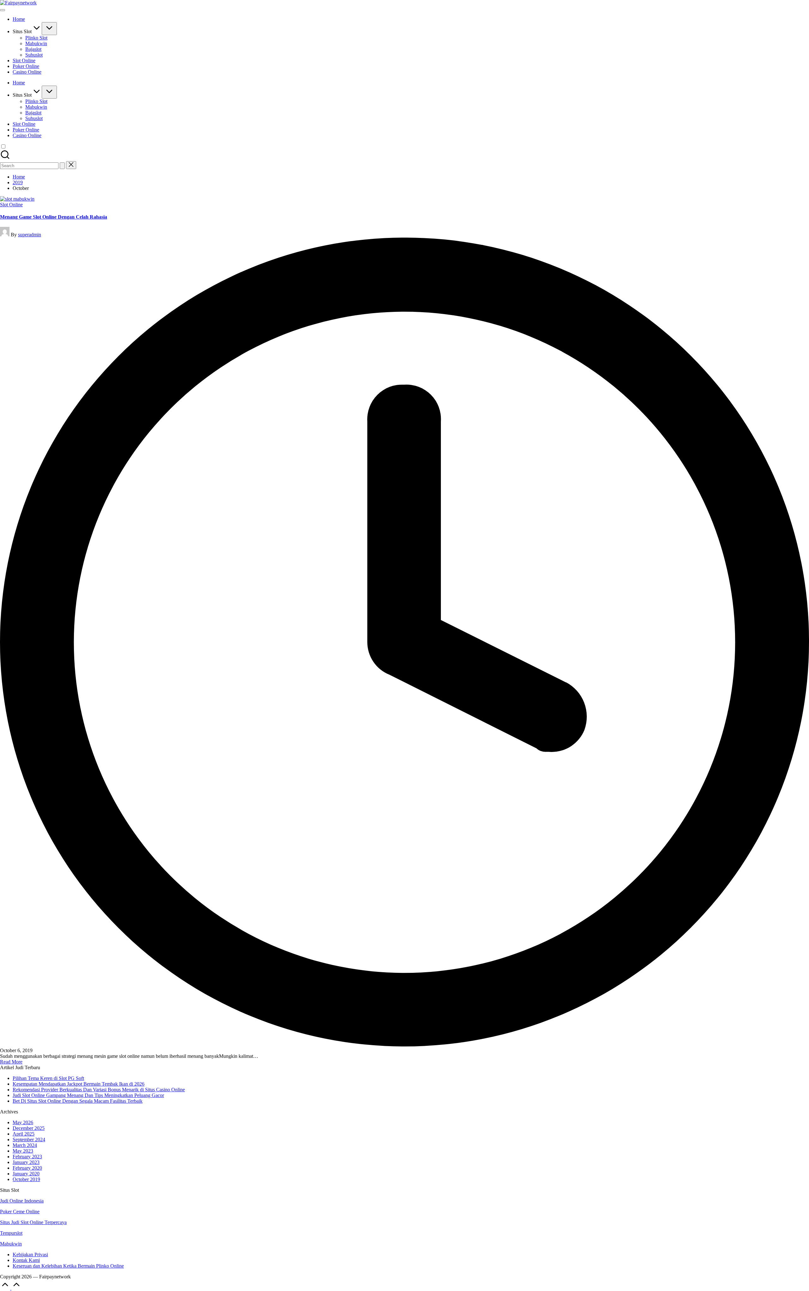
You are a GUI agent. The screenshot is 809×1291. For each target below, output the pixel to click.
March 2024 (25, 1145)
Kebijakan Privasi (30, 1254)
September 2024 (29, 1139)
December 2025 (29, 1128)
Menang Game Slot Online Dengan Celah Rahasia (53, 217)
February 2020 (27, 1168)
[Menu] (2, 10)
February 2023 (27, 1156)
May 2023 (23, 1151)
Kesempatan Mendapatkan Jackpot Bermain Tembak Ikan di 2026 (78, 1084)
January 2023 (26, 1162)
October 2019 (26, 1179)
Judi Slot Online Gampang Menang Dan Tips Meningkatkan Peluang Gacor (88, 1095)
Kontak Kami (26, 1260)
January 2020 (26, 1173)
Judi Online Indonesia (22, 1200)
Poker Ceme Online (20, 1211)
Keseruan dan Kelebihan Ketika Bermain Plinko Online (68, 1266)
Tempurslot (11, 1233)
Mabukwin (11, 1243)
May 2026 (23, 1122)
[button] (62, 165)
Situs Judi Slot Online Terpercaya (33, 1222)
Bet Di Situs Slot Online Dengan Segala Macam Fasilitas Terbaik (78, 1101)
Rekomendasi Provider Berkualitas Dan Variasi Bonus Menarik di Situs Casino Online (99, 1089)
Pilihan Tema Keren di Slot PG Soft (48, 1078)
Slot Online (11, 204)
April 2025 (23, 1133)
